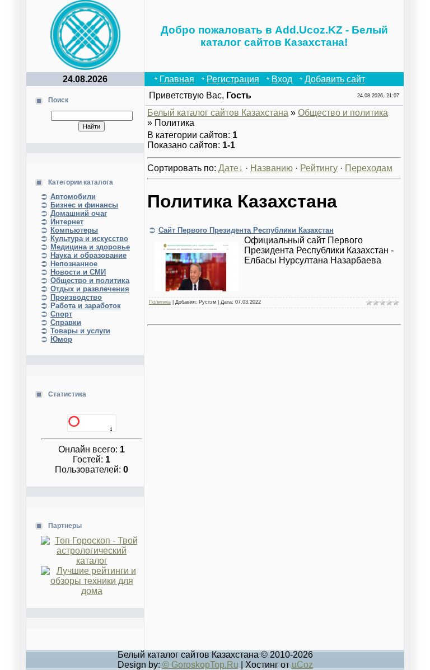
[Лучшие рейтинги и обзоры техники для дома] (91, 591)
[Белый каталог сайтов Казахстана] (85, 67)
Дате (228, 168)
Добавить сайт (335, 79)
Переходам (368, 168)
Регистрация (233, 79)
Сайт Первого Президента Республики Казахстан (246, 230)
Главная (177, 79)
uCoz (302, 664)
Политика (160, 302)
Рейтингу (319, 168)
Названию (271, 168)
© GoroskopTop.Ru (200, 664)
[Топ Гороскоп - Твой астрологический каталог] (91, 560)
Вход (282, 79)
